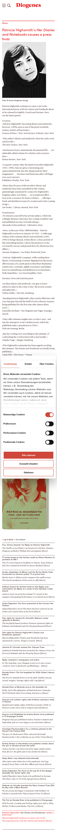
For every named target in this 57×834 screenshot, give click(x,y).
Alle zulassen (28, 455)
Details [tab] (28, 364)
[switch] (49, 424)
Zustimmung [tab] (10, 364)
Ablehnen (28, 472)
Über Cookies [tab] (47, 364)
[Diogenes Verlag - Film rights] (28, 5)
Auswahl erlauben (28, 463)
